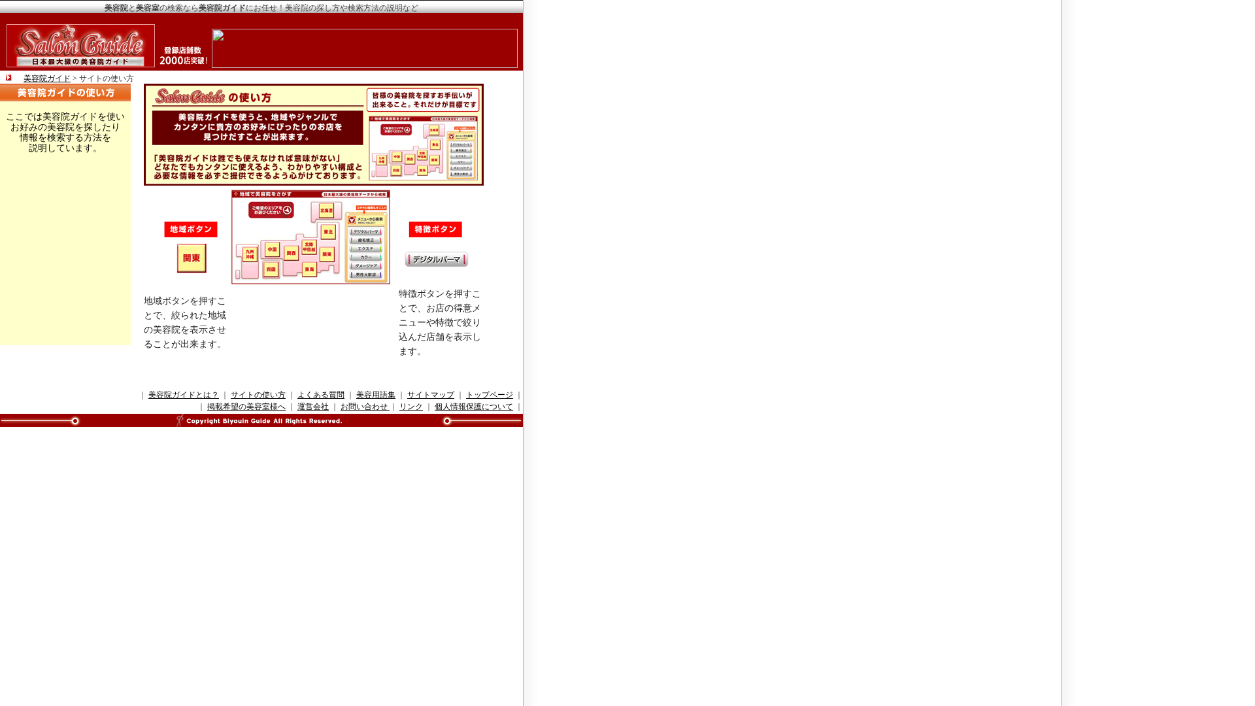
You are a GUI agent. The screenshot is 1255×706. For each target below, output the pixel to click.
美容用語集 (375, 394)
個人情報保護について (474, 406)
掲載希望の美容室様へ (246, 406)
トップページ (489, 394)
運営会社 (313, 406)
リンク (411, 406)
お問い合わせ (365, 406)
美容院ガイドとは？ (183, 394)
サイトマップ (430, 394)
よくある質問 (320, 394)
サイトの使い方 (258, 394)
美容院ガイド (47, 78)
